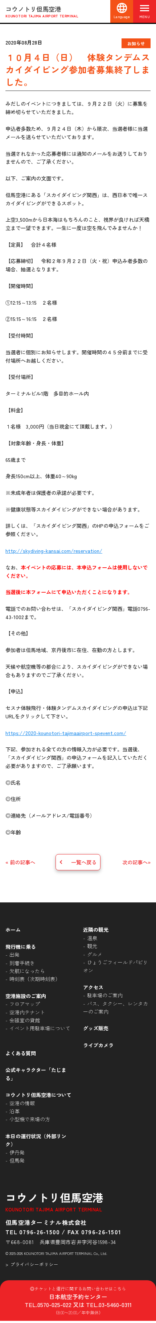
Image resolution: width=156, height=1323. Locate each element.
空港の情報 (22, 1103)
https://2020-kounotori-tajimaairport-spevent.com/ (65, 732)
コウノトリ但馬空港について (38, 1094)
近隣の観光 (95, 929)
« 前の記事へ (20, 862)
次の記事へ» (136, 862)
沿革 (14, 1111)
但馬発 (17, 1160)
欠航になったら (27, 970)
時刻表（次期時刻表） (34, 978)
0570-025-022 (54, 1304)
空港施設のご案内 (25, 995)
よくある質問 (20, 1053)
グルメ (94, 954)
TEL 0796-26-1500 (32, 1231)
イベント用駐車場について (39, 1028)
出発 (14, 954)
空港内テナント (27, 1012)
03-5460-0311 (115, 1304)
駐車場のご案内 (105, 995)
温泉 (92, 938)
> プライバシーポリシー (31, 1264)
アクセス (93, 987)
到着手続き (22, 963)
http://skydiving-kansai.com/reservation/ (53, 550)
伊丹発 (17, 1152)
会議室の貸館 (24, 1020)
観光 (92, 946)
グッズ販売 (95, 1028)
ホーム (13, 929)
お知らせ (136, 43)
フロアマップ (24, 1003)
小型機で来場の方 (29, 1119)
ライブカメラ (98, 1045)
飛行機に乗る (20, 946)
